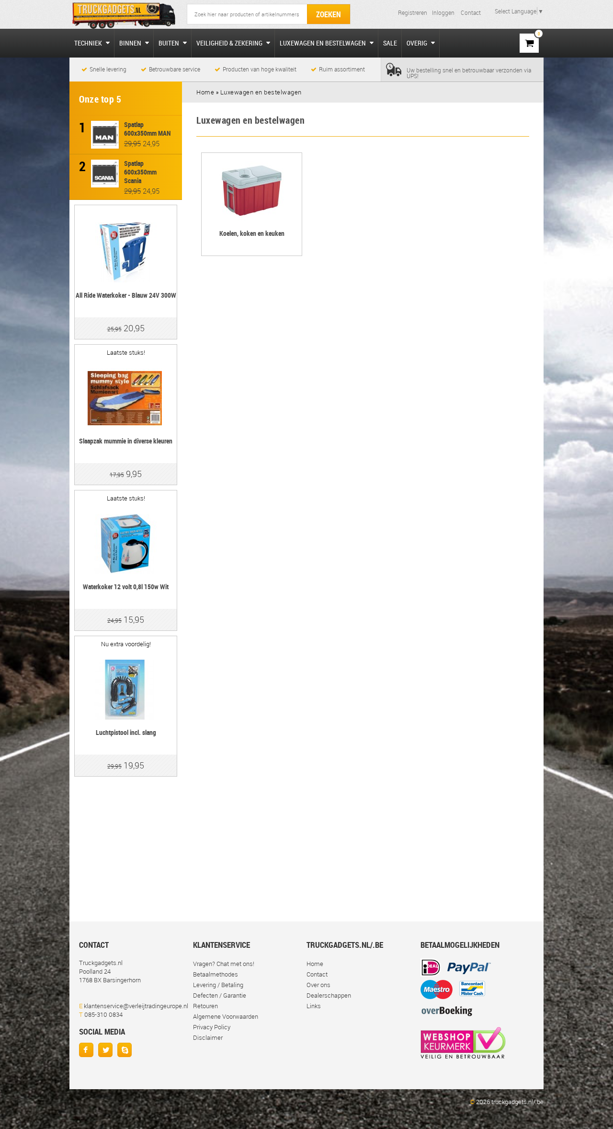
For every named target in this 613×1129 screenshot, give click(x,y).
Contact (471, 12)
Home (314, 963)
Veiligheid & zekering (230, 42)
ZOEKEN (328, 14)
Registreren (412, 12)
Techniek (88, 42)
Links (313, 1005)
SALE (390, 42)
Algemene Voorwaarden (225, 1016)
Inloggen (443, 12)
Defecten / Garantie (219, 995)
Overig (418, 42)
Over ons (318, 984)
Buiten (170, 42)
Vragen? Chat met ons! (223, 963)
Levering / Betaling (218, 984)
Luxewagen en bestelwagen (323, 42)
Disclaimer (208, 1037)
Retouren (205, 1005)
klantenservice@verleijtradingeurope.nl (136, 1005)
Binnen (131, 42)
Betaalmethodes (215, 974)
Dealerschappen (328, 995)
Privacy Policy (211, 1027)
